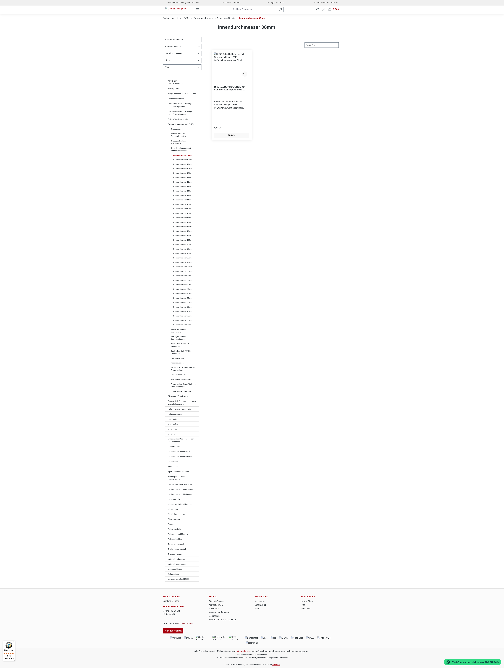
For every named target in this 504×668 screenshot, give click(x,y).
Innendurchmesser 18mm (182, 231)
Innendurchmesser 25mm (182, 258)
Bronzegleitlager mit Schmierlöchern (178, 330)
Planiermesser (174, 519)
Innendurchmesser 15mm (182, 209)
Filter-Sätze (173, 419)
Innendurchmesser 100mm (182, 160)
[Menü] (197, 9)
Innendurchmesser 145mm (182, 195)
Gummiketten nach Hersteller (180, 456)
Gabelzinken (173, 424)
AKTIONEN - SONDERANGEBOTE (177, 82)
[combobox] (254, 9)
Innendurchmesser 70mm (182, 311)
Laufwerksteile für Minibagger (180, 494)
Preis (166, 67)
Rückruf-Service (216, 601)
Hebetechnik (173, 466)
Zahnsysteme (173, 574)
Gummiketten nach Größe (179, 451)
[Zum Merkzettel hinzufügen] (244, 74)
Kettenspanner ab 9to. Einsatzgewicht (177, 477)
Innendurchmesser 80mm (182, 320)
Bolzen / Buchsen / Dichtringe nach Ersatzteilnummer (180, 112)
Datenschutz (260, 605)
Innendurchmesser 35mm (182, 280)
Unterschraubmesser (176, 559)
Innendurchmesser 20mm (182, 249)
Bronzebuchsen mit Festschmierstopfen (178, 135)
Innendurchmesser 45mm (182, 289)
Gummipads (173, 461)
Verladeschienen (175, 569)
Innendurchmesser (173, 53)
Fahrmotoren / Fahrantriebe (179, 409)
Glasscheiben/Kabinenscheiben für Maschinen (181, 440)
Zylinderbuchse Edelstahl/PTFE (183, 391)
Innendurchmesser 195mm (182, 240)
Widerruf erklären (173, 631)
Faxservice (214, 608)
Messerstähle (173, 509)
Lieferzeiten (214, 616)
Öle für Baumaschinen (177, 514)
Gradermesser (174, 447)
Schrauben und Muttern (178, 534)
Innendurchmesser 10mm (182, 164)
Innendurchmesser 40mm (182, 285)
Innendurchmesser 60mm (182, 302)
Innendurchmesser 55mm (182, 298)
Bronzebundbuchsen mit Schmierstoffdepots (181, 149)
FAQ (303, 605)
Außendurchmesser (173, 40)
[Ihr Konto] (324, 9)
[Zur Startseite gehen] (176, 8)
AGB (257, 608)
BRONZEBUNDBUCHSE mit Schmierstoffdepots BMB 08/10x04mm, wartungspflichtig (231, 88)
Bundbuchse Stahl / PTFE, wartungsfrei (181, 352)
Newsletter (306, 608)
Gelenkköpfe (173, 429)
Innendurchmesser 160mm (182, 213)
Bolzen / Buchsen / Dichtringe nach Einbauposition (180, 105)
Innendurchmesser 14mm (182, 200)
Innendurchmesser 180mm (182, 227)
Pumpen (171, 524)
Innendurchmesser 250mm (182, 253)
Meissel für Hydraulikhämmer (180, 504)
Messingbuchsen (177, 363)
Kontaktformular (185, 623)
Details (231, 135)
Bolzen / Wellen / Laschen (179, 119)
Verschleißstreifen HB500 (178, 579)
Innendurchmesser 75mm (182, 316)
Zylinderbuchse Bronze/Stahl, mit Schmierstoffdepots (183, 385)
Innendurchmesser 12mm (182, 182)
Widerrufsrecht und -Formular (222, 620)
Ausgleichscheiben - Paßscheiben (182, 94)
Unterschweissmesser (177, 564)
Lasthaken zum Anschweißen (180, 484)
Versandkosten (244, 651)
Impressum (260, 601)
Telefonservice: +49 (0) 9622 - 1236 (182, 2)
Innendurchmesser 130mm (182, 186)
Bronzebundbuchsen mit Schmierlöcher (180, 142)
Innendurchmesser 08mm (183, 155)
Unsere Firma (307, 601)
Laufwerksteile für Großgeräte (180, 489)
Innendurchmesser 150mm (182, 204)
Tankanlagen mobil (176, 544)
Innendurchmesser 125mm (182, 178)
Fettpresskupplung (175, 414)
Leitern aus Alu (174, 499)
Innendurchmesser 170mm (182, 222)
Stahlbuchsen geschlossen (181, 379)
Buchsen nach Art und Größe (181, 124)
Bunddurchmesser (173, 46)
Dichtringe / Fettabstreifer (178, 396)
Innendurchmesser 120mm (182, 173)
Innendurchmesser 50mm (182, 294)
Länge (167, 60)
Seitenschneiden (175, 539)
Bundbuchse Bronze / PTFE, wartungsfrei (182, 345)
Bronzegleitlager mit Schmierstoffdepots (178, 338)
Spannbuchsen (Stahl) (179, 375)
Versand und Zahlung (219, 612)
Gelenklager (173, 434)
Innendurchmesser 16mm (182, 218)
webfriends (276, 665)
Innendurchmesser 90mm (182, 325)
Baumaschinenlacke (176, 99)
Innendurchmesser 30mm (182, 271)
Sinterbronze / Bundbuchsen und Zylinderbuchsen (183, 369)
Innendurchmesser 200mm (182, 244)
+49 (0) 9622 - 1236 (173, 606)
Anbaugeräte (173, 89)
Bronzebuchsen (176, 129)
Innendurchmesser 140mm (182, 191)
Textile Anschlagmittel (177, 549)
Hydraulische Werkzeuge (178, 471)
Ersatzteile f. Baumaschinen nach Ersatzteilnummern (182, 402)
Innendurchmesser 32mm (182, 276)
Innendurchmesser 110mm (182, 169)
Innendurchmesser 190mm (182, 236)
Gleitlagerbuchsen (177, 358)
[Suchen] (280, 9)
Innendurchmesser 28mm (182, 262)
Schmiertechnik (174, 529)
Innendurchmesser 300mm (182, 267)
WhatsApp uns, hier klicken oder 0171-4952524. (475, 662)
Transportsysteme (175, 554)
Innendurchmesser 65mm (182, 307)
